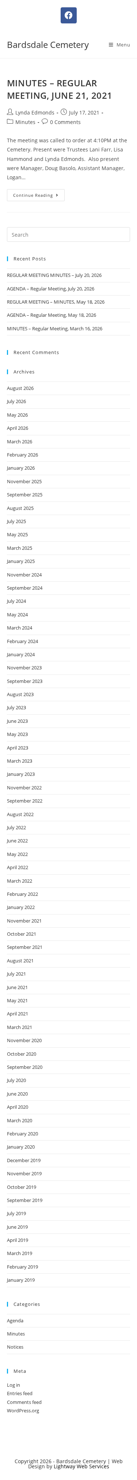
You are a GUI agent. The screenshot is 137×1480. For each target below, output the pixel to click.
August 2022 (20, 814)
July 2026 (16, 401)
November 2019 (24, 1173)
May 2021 (17, 1000)
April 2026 (17, 428)
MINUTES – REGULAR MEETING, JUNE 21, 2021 (60, 89)
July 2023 (16, 707)
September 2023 (24, 681)
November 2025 (24, 481)
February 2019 (22, 1266)
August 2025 (20, 508)
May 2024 (17, 614)
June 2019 (17, 1227)
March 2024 (19, 627)
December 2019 (24, 1160)
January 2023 (21, 774)
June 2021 (17, 987)
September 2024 (24, 588)
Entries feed (20, 1393)
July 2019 (16, 1213)
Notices (15, 1347)
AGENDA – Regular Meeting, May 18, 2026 (51, 315)
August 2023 (20, 694)
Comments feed (24, 1402)
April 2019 (17, 1240)
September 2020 (24, 1067)
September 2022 (24, 800)
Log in (13, 1385)
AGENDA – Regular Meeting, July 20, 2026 (50, 288)
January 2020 (21, 1146)
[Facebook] (69, 15)
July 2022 (16, 827)
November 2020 (24, 1040)
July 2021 (16, 973)
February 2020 (22, 1133)
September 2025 (24, 494)
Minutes (25, 122)
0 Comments (65, 122)
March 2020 (19, 1120)
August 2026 (20, 388)
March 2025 (19, 548)
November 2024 (24, 574)
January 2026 (21, 468)
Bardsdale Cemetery (48, 44)
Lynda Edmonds (34, 112)
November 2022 (24, 787)
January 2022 (21, 907)
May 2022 (17, 854)
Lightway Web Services (81, 1466)
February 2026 (22, 454)
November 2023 (24, 667)
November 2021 (24, 920)
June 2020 (17, 1093)
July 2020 (16, 1080)
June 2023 (17, 721)
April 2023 (17, 747)
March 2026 (19, 441)
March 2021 (19, 1027)
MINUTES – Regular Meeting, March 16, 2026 (54, 328)
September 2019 (24, 1200)
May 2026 (17, 415)
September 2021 (24, 947)
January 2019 (21, 1280)
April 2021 (17, 1013)
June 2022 (17, 840)
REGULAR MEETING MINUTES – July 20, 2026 (54, 275)
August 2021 (20, 960)
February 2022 (22, 894)
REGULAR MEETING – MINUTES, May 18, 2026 (55, 301)
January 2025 (21, 561)
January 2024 (21, 654)
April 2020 (17, 1107)
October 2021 (21, 934)
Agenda (15, 1320)
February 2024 (22, 641)
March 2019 (19, 1253)
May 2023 (17, 734)
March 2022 (19, 881)
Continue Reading (39, 193)
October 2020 (21, 1054)
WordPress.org (23, 1410)
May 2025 (17, 534)
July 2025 (16, 521)
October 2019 (21, 1187)
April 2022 (17, 867)
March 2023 (19, 761)
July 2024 (16, 601)
